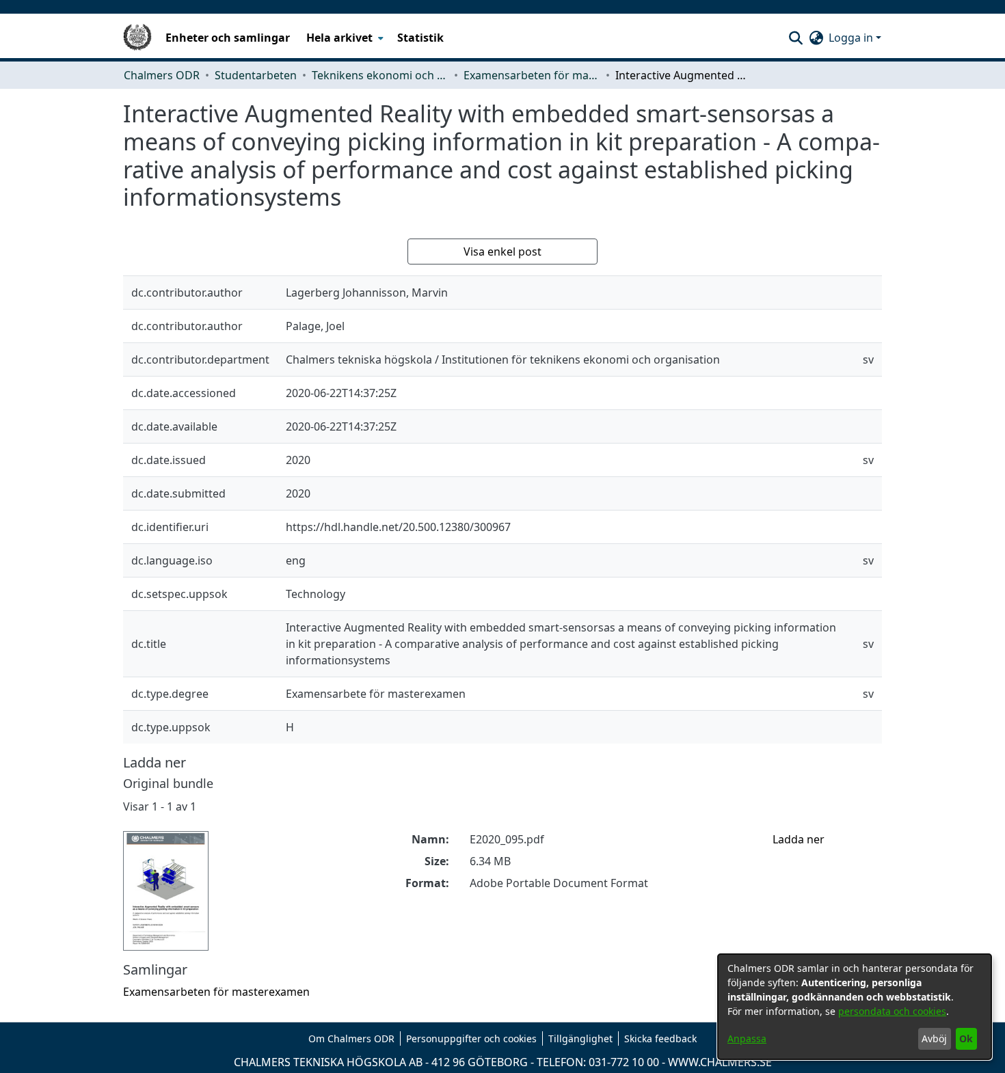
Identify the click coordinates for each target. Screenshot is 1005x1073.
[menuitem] (344, 37)
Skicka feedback (660, 1038)
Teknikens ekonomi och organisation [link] (380, 75)
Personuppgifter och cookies (471, 1038)
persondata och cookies (892, 1011)
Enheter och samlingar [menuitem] (227, 37)
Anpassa (746, 1038)
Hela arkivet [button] (339, 37)
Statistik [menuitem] (420, 37)
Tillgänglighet (580, 1038)
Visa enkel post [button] (502, 251)
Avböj (934, 1038)
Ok (966, 1038)
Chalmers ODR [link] (162, 75)
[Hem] (137, 37)
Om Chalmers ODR (351, 1038)
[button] (795, 37)
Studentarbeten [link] (256, 75)
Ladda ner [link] (799, 839)
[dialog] (854, 1006)
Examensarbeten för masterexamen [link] (532, 75)
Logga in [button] (852, 37)
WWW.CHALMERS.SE (720, 1062)
